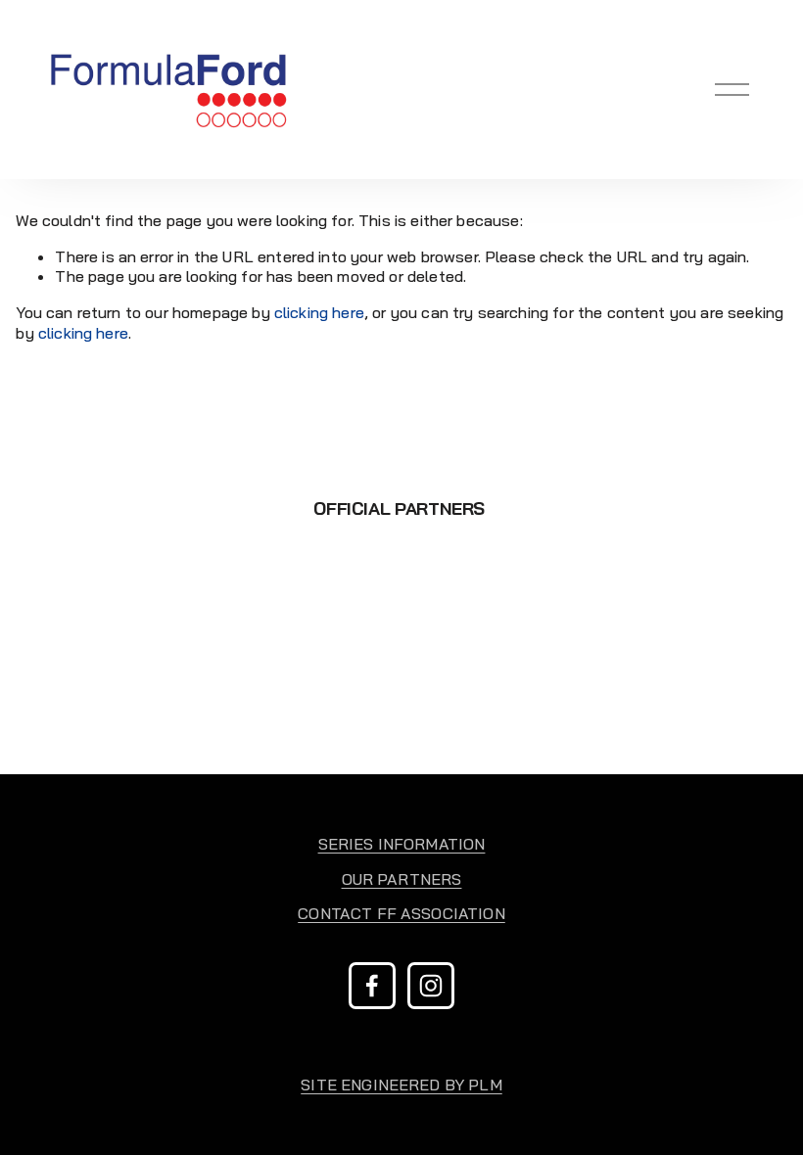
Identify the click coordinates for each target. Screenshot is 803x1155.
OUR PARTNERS (402, 879)
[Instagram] (430, 985)
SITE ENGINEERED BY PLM (401, 1084)
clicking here (319, 312)
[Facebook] (372, 985)
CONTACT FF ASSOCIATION (401, 913)
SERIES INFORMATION (402, 844)
